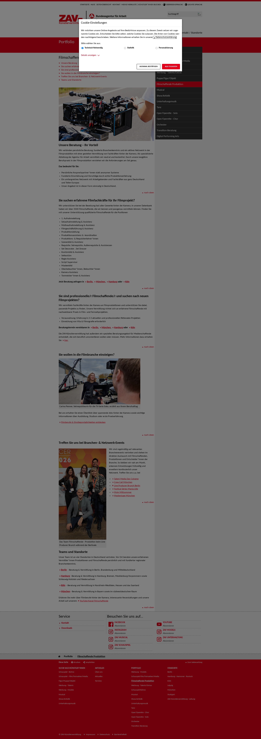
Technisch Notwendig (94, 48)
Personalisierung (166, 48)
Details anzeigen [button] (88, 55)
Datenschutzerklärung (166, 37)
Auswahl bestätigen (148, 67)
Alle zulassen (171, 67)
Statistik (130, 48)
